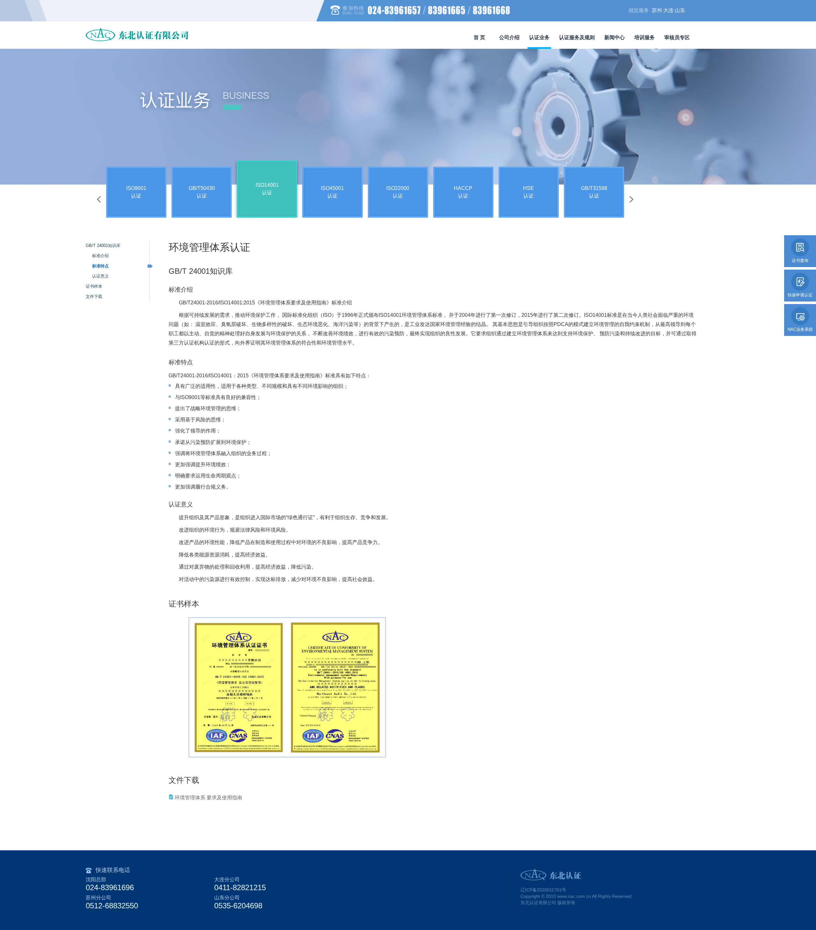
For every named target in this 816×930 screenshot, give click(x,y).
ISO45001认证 (332, 192)
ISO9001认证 (136, 192)
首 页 (479, 37)
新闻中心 (614, 37)
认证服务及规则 (577, 37)
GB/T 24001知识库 (103, 245)
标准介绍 (100, 255)
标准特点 (100, 266)
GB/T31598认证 (594, 192)
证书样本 (94, 286)
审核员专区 (677, 37)
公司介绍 (509, 37)
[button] (631, 199)
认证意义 (100, 276)
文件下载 (94, 296)
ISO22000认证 (397, 192)
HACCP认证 (463, 192)
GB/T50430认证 (202, 192)
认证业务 (539, 37)
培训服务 (644, 37)
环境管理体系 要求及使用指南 (208, 797)
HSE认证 (528, 192)
